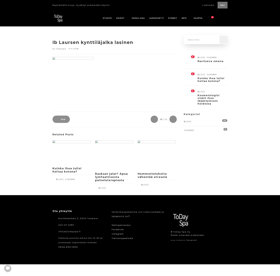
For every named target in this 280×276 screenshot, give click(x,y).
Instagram (118, 234)
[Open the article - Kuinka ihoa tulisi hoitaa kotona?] (62, 152)
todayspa (61, 49)
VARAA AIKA (138, 18)
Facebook (118, 229)
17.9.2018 (74, 49)
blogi (60, 179)
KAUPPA (198, 18)
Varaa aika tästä (68, 247)
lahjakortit (118, 216)
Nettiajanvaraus (121, 225)
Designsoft (192, 240)
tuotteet (156, 212)
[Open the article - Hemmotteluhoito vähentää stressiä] (147, 155)
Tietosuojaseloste (122, 238)
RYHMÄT (172, 18)
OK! (222, 5)
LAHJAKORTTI (156, 18)
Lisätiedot (208, 5)
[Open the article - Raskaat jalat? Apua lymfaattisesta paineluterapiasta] (104, 155)
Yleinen (70, 179)
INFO (184, 18)
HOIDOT (120, 18)
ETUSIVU (107, 18)
